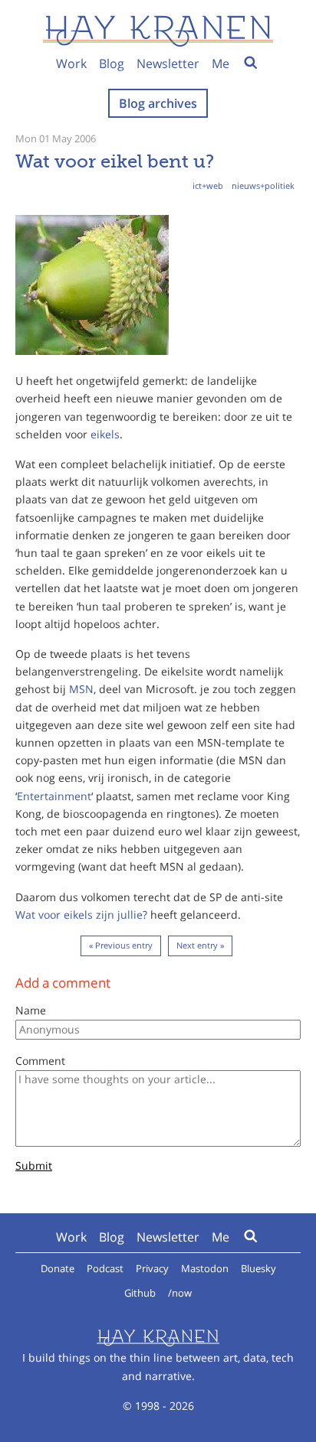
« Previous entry (121, 945)
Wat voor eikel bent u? (114, 161)
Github (140, 1293)
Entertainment (54, 796)
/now (180, 1293)
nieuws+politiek (263, 185)
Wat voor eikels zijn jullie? (81, 914)
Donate (57, 1268)
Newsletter (168, 63)
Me (220, 63)
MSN (81, 689)
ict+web (208, 185)
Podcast (105, 1268)
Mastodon (205, 1268)
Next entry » (200, 945)
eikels (105, 434)
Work (71, 63)
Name (30, 1010)
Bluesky (258, 1268)
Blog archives (158, 103)
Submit (33, 1166)
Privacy (152, 1268)
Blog (111, 63)
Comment (40, 1060)
